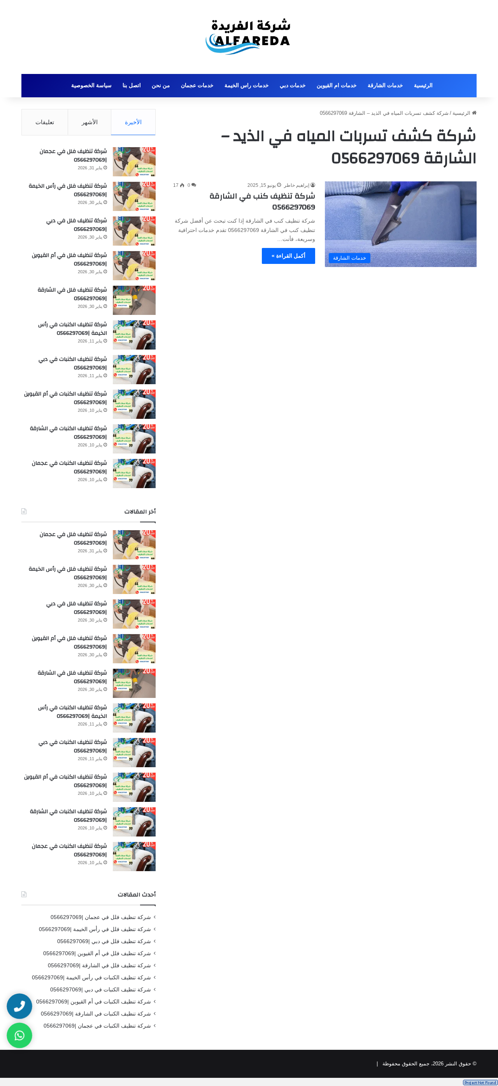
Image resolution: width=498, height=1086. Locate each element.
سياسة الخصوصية (91, 85)
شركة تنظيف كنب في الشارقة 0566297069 (262, 201)
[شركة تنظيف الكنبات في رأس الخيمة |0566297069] (134, 335)
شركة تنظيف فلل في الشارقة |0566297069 (72, 294)
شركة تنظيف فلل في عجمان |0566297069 (73, 155)
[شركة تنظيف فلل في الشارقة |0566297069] (134, 300)
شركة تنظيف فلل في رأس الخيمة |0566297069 (68, 190)
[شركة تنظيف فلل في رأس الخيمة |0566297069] (134, 196)
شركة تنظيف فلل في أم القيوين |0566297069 (69, 259)
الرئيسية (423, 85)
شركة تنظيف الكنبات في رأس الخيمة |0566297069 (72, 329)
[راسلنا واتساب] (19, 1035)
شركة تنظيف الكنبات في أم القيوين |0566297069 (65, 398)
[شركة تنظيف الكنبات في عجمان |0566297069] (134, 473)
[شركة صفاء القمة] (249, 37)
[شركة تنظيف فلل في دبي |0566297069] (134, 231)
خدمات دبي (293, 85)
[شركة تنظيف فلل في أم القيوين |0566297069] (134, 265)
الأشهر (90, 122)
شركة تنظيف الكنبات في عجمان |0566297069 (69, 467)
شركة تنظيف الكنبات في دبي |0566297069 (73, 363)
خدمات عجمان (197, 85)
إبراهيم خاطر (296, 185)
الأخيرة (133, 122)
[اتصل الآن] (19, 1006)
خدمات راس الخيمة (246, 85)
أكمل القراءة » (288, 256)
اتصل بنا (132, 85)
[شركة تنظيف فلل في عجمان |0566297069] (134, 161)
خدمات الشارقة (385, 85)
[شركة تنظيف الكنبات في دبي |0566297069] (134, 369)
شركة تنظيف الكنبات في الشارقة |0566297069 (68, 433)
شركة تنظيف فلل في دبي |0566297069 (76, 225)
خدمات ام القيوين (337, 85)
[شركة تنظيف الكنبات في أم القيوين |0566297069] (134, 404)
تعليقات (44, 122)
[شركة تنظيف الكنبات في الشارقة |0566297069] (134, 438)
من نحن (161, 85)
